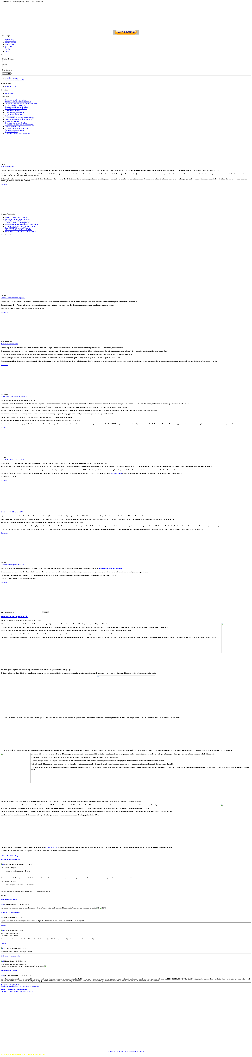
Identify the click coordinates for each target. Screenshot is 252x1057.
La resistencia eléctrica (12, 121)
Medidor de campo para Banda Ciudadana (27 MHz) (21, 224)
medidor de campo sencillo (9, 970)
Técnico (3, 943)
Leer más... (4, 184)
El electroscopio (10, 116)
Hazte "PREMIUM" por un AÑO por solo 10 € (19, 228)
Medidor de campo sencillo (9, 344)
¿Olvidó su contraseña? (12, 78)
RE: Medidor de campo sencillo (10, 912)
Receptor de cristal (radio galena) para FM (18, 217)
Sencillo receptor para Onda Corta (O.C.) (17, 219)
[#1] (2, 975)
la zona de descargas (51, 847)
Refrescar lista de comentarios (10, 984)
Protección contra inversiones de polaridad (18, 102)
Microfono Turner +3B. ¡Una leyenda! (17, 223)
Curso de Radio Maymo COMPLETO (13, 564)
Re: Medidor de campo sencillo (10, 859)
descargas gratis (116, 473)
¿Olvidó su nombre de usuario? (14, 80)
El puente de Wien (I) (11, 132)
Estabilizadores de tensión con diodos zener (18, 119)
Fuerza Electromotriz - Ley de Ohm (16, 109)
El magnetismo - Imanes (12, 110)
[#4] (2, 930)
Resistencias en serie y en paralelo (15, 100)
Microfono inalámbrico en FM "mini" (12, 459)
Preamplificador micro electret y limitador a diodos (20, 226)
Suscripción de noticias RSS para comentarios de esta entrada (20, 986)
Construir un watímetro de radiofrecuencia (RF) (19, 125)
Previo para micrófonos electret (14, 114)
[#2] (2, 961)
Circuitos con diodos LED (13, 126)
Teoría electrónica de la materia (14, 130)
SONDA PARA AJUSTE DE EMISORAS (18, 230)
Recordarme (6, 70)
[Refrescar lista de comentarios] (17, 856)
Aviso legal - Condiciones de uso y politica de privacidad (126, 1051)
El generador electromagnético (14, 112)
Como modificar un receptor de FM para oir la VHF (21, 103)
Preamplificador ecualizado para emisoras (17, 221)
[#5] (2, 917)
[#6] (2, 904)
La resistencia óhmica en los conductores (17, 133)
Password (5, 64)
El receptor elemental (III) (9, 166)
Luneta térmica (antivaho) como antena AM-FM (16, 396)
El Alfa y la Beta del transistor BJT (15, 105)
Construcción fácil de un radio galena (16, 107)
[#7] (2, 864)
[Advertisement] (126, 16)
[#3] (2, 948)
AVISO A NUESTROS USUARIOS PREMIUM (20, 231)
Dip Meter (4, 925)
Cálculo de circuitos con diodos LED (16, 128)
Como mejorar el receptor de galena (16, 123)
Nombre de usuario (8, 59)
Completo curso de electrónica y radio (13, 298)
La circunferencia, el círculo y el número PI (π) (19, 118)
